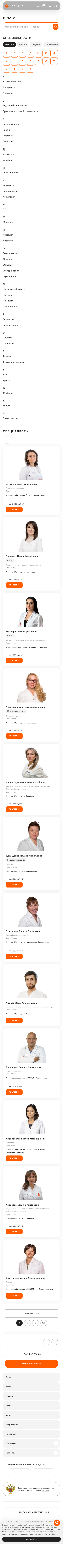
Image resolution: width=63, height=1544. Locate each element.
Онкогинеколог (11, 253)
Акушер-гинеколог (12, 81)
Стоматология (51, 44)
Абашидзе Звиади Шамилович (23, 1067)
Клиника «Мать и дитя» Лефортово (20, 572)
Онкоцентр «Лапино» (15, 1152)
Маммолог (8, 222)
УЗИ (5, 374)
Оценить (45, 1490)
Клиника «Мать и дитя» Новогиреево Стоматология (27, 942)
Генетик (6, 129)
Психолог (8, 300)
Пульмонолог (10, 306)
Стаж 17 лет (11, 1214)
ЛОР (5, 209)
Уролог (6, 380)
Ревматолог (8, 319)
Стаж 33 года (11, 938)
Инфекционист (10, 172)
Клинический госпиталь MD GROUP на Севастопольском (29, 1289)
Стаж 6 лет (10, 1145)
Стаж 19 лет (11, 643)
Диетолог (8, 160)
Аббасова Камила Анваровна (22, 1204)
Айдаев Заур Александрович (22, 1003)
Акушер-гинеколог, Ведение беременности (24, 564)
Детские (23, 44)
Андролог (8, 93)
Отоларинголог (11, 270)
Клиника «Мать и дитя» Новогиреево (21, 723)
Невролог (8, 234)
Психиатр (7, 295)
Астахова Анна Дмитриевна (21, 484)
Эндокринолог (10, 418)
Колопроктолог (10, 191)
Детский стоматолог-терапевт (18, 935)
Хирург (6, 405)
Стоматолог (8, 343)
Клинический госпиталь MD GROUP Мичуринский (26, 1078)
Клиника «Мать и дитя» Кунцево (19, 1014)
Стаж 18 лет (11, 792)
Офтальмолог (10, 276)
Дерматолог (9, 154)
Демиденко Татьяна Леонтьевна (24, 855)
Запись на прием (31, 1363)
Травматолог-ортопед (13, 362)
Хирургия (35, 44)
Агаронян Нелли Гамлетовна (22, 556)
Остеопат (7, 265)
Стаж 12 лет (11, 491)
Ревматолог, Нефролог (15, 488)
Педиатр (9, 864)
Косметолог (9, 196)
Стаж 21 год (11, 567)
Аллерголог (9, 87)
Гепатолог (7, 135)
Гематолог (10, 1142)
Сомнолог (8, 337)
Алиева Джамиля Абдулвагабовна (25, 782)
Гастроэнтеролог (11, 124)
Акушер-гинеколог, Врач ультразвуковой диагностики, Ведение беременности (28, 788)
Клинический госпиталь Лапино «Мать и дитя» (25, 495)
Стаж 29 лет (11, 718)
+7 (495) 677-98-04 (49, 6)
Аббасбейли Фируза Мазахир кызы (26, 1138)
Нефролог (8, 240)
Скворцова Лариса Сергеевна (23, 931)
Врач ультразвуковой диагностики (20, 111)
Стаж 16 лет (11, 1009)
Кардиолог (8, 185)
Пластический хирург (14, 289)
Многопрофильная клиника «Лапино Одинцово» (26, 647)
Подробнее (14, 509)
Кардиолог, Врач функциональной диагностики (25, 640)
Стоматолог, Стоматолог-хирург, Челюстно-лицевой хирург (30, 1006)
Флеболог (8, 393)
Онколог (7, 259)
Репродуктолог (10, 325)
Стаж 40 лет (11, 1284)
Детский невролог (13, 715)
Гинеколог (8, 141)
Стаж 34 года (11, 867)
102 (43, 1322)
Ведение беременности (15, 105)
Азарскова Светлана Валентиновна (26, 707)
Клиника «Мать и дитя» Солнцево (20, 796)
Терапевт (7, 356)
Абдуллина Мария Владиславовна (25, 1278)
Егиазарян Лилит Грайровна (21, 631)
